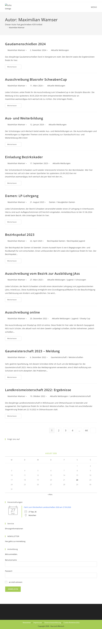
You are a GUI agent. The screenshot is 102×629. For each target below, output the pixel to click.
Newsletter (27, 622)
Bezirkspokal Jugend (76, 241)
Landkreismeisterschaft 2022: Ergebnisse (38, 390)
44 (86, 430)
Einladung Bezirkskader (24, 157)
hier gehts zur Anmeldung (15, 541)
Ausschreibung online (22, 312)
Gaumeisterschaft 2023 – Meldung (32, 351)
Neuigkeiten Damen (66, 202)
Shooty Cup (85, 318)
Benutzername (11, 560)
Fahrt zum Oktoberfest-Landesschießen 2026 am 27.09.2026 (47, 507)
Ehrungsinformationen (14, 528)
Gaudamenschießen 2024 (25, 44)
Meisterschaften (76, 357)
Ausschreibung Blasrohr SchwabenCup (36, 79)
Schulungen (80, 279)
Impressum (37, 622)
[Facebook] (6, 445)
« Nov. (50, 494)
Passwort (8, 571)
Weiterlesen (14, 67)
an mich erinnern (15, 582)
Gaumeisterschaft (59, 357)
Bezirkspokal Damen (56, 241)
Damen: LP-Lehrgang (21, 196)
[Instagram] (10, 445)
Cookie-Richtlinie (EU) (71, 622)
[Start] (5, 27)
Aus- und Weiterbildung (24, 118)
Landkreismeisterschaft (80, 396)
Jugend (70, 279)
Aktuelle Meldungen (60, 50)
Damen (52, 202)
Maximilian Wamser (16, 27)
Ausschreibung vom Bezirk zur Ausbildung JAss (42, 273)
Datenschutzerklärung (52, 622)
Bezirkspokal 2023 (19, 234)
